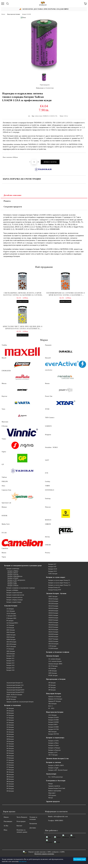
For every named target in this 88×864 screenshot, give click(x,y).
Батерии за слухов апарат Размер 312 (59, 585)
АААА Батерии (11, 613)
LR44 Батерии (11, 637)
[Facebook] (48, 825)
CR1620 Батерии (53, 610)
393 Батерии (10, 788)
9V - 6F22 (51, 708)
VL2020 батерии (53, 648)
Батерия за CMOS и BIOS (56, 765)
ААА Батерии (11, 611)
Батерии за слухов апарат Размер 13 (59, 583)
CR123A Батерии (53, 643)
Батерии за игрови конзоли (14, 597)
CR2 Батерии (52, 668)
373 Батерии (10, 762)
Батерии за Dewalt (13, 574)
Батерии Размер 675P (54, 590)
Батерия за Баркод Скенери (15, 599)
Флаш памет (51, 793)
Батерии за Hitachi (13, 585)
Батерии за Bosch (13, 573)
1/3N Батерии (52, 646)
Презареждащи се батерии (55, 679)
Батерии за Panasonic (54, 750)
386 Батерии (10, 777)
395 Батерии (52, 682)
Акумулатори (51, 774)
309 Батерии (10, 713)
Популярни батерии (53, 693)
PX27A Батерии (11, 646)
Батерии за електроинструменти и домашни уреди (23, 565)
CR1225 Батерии (53, 606)
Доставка (33, 828)
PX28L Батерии (53, 675)
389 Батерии (10, 779)
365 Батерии (10, 753)
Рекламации (8, 821)
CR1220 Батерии (53, 603)
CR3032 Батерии (53, 641)
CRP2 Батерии (52, 673)
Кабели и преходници (54, 790)
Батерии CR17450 (53, 734)
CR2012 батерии (53, 615)
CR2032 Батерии (53, 622)
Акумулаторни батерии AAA (15, 685)
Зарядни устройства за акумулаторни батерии (20, 701)
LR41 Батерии (11, 630)
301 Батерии (10, 708)
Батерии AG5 (10, 668)
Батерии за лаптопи (53, 762)
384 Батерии (10, 774)
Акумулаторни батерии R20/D (15, 690)
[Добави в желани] (82, 156)
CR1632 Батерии (53, 613)
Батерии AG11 (52, 571)
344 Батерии (10, 734)
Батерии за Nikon (53, 743)
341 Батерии (10, 732)
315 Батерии (10, 715)
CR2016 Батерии (53, 617)
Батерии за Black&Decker (15, 576)
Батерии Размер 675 (54, 587)
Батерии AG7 (52, 564)
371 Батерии (10, 760)
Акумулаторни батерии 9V (14, 687)
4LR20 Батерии (11, 635)
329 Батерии (10, 725)
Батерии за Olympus (54, 748)
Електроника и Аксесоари (55, 780)
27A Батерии (10, 649)
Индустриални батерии (13, 14)
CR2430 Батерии (53, 634)
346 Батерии (10, 736)
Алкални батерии (10, 606)
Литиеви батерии (52, 656)
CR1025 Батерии (53, 599)
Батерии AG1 (10, 658)
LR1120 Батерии (11, 644)
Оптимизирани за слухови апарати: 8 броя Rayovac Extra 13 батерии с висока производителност (65, 294)
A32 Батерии (10, 627)
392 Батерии (10, 786)
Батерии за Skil (12, 582)
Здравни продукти (53, 801)
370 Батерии (10, 758)
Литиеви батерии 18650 (55, 664)
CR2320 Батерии (53, 625)
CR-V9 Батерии (53, 666)
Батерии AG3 (10, 663)
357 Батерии (10, 744)
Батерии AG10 (52, 569)
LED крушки (52, 795)
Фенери (50, 783)
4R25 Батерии (52, 731)
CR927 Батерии (52, 596)
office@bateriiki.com (61, 816)
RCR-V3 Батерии (12, 697)
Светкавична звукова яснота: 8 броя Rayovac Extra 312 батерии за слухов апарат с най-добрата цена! (22, 294)
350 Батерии (10, 741)
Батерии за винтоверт (13, 568)
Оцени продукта (44, 85)
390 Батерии (10, 781)
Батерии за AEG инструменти (16, 580)
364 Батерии (10, 751)
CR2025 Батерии (53, 620)
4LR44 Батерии (11, 639)
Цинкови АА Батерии (54, 696)
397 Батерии (52, 687)
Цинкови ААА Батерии (55, 699)
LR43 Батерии (11, 632)
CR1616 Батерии (53, 608)
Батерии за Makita (13, 571)
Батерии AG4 (10, 665)
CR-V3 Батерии (53, 755)
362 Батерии (10, 748)
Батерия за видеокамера (55, 737)
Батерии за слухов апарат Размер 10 (59, 580)
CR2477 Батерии (53, 639)
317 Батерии (10, 718)
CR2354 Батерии (53, 629)
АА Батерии (10, 609)
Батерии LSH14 (53, 724)
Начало (3, 14)
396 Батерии (52, 685)
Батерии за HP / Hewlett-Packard (57, 770)
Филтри (50, 797)
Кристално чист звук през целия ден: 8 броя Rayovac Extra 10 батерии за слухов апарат (22, 328)
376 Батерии (10, 765)
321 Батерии (10, 722)
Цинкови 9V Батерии (54, 701)
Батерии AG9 (52, 566)
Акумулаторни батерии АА (15, 682)
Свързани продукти (13, 207)
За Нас (6, 825)
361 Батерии (10, 746)
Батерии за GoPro (53, 740)
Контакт (19, 825)
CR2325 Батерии (53, 627)
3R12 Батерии (52, 703)
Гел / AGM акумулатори (55, 777)
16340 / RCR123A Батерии (14, 694)
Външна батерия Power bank (56, 788)
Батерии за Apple (53, 768)
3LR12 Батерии (52, 573)
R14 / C (50, 706)
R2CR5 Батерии (11, 699)
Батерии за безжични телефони (57, 652)
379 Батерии (10, 769)
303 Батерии (10, 711)
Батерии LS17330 (53, 729)
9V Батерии (10, 620)
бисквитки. (23, 861)
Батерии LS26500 (53, 722)
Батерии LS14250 (26, 14)
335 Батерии (10, 727)
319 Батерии (10, 720)
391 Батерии (10, 784)
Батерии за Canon (53, 745)
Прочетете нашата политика (44, 854)
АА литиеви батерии (54, 659)
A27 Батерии (10, 625)
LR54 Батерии (11, 653)
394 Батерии (10, 791)
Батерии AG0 (10, 656)
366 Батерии (10, 755)
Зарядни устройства (54, 786)
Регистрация (21, 821)
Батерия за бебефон (12, 590)
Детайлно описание (12, 195)
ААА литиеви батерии (54, 661)
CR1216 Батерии (53, 601)
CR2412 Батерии (53, 632)
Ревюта (7, 201)
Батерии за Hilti (12, 583)
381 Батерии (10, 772)
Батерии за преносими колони (15, 595)
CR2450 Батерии (53, 636)
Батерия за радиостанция (14, 602)
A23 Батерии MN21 (12, 623)
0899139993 (59, 820)
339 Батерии (10, 729)
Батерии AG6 (10, 670)
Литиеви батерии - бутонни (56, 593)
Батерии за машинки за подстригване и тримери (21, 588)
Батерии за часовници (12, 705)
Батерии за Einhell (13, 578)
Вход (5, 830)
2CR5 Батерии (52, 671)
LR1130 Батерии (11, 642)
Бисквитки (33, 823)
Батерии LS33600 (53, 727)
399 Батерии (52, 690)
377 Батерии (10, 767)
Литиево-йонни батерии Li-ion (57, 758)
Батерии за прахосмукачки (14, 592)
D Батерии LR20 (11, 618)
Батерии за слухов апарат (55, 577)
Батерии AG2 (10, 660)
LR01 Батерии (11, 651)
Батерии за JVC (53, 752)
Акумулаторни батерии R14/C (15, 692)
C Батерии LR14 (11, 616)
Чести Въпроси (22, 817)
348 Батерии (10, 739)
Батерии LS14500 (53, 720)
